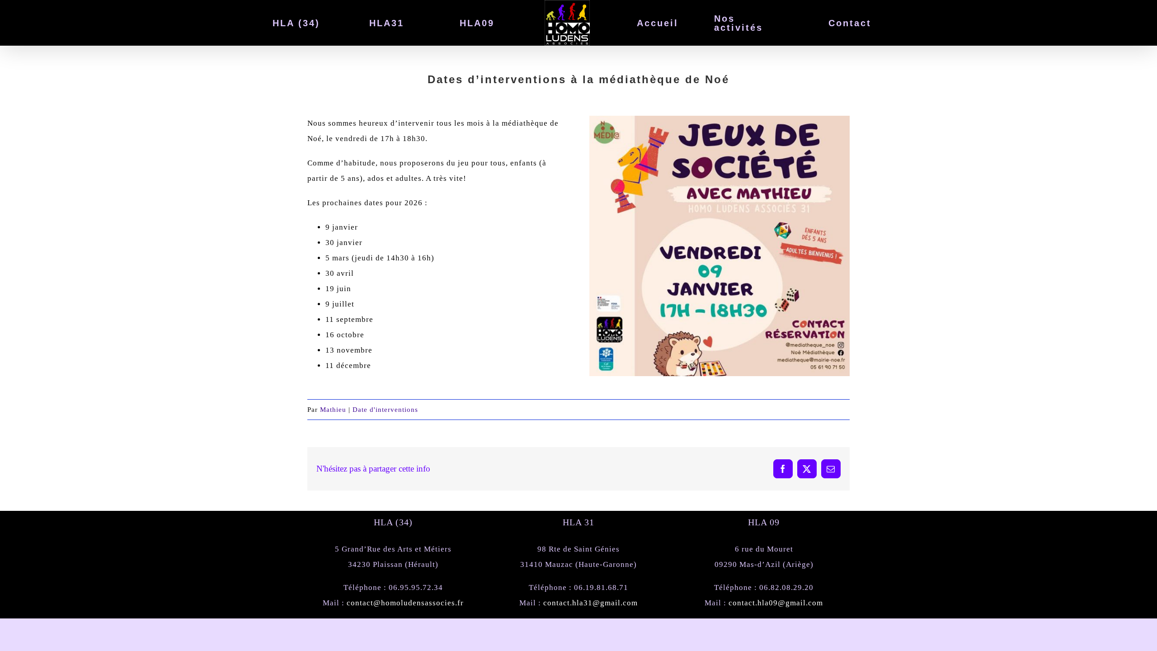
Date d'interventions (385, 409)
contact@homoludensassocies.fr (405, 603)
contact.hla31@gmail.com (590, 603)
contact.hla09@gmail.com (776, 603)
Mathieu (333, 409)
